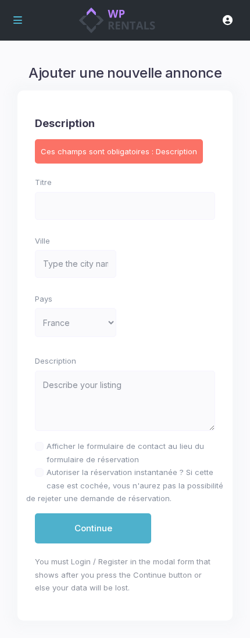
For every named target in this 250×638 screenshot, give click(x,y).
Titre (43, 182)
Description (55, 360)
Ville (42, 240)
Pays (43, 298)
